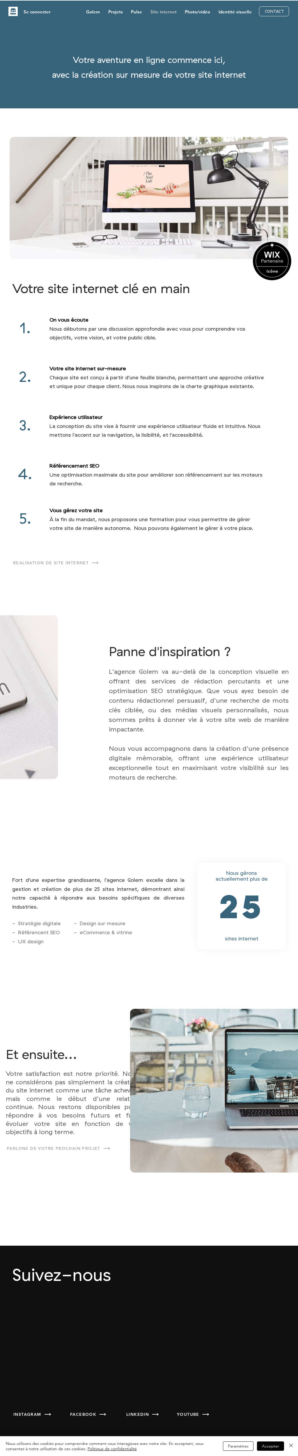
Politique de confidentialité (112, 1448)
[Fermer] (291, 1446)
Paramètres (238, 1446)
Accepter (270, 1446)
